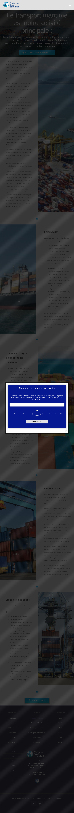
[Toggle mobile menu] (70, 5)
